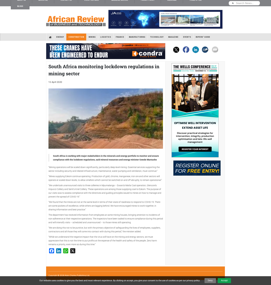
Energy (60, 37)
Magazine (173, 37)
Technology (157, 37)
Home (50, 37)
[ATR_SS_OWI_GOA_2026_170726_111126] (195, 110)
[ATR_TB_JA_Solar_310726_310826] (165, 19)
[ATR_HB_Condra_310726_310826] (105, 51)
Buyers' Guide (203, 37)
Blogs (20, 6)
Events (187, 37)
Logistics (105, 37)
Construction (76, 37)
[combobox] (244, 3)
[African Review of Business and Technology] (76, 20)
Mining (92, 37)
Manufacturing (137, 37)
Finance (120, 37)
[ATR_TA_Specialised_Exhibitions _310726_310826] (195, 166)
